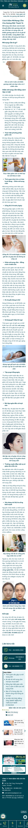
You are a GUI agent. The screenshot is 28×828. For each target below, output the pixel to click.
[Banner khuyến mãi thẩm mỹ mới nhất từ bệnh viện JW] (14, 759)
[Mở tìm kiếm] (24, 5)
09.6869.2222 (17, 788)
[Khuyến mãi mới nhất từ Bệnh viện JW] (3, 816)
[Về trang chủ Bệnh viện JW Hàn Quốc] (14, 5)
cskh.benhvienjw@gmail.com (13, 793)
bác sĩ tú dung (13, 712)
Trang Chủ (6, 12)
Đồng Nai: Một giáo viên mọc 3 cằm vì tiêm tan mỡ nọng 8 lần (15, 686)
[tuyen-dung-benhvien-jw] (14, 769)
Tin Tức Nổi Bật (10, 14)
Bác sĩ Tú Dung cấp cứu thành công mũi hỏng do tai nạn (14, 693)
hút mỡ (10, 715)
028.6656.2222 (6, 790)
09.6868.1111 (16, 632)
